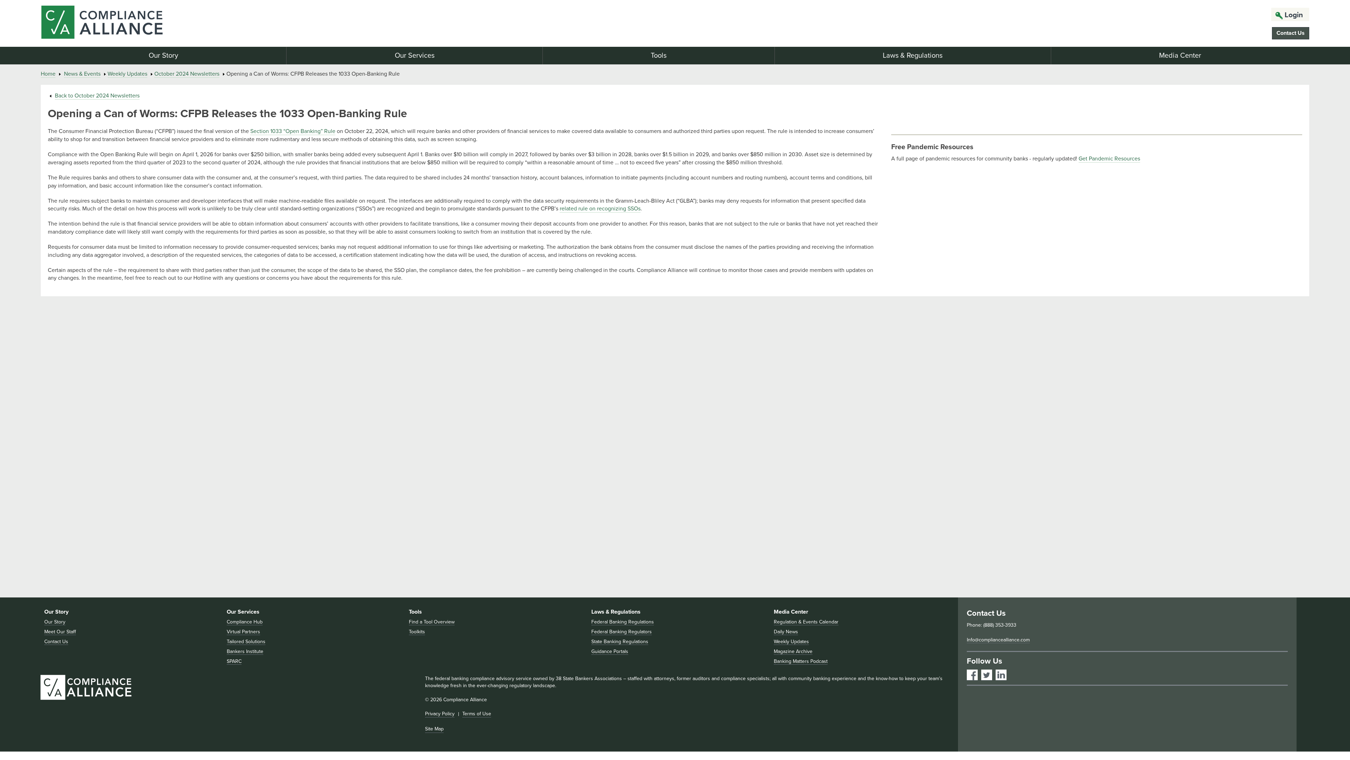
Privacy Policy (440, 714)
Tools (659, 55)
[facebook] (972, 675)
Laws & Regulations (913, 55)
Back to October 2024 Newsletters (97, 95)
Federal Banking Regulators (621, 632)
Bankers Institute (245, 651)
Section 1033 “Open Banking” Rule (292, 131)
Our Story (163, 55)
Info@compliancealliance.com (998, 640)
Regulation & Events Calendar (806, 622)
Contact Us (1291, 33)
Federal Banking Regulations (622, 622)
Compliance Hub (245, 622)
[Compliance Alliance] (249, 23)
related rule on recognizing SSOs (600, 208)
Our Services (415, 55)
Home (48, 73)
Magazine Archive (793, 651)
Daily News (786, 632)
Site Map (434, 729)
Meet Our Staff (60, 632)
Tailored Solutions (246, 642)
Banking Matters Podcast (801, 661)
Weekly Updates (127, 73)
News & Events (82, 73)
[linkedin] (1001, 675)
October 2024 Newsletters (186, 73)
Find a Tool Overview (432, 622)
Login (1294, 15)
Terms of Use (476, 714)
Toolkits (417, 632)
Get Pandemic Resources (1109, 158)
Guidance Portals (609, 651)
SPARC (234, 661)
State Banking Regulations (619, 642)
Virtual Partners (243, 632)
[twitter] (986, 675)
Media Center (1180, 55)
